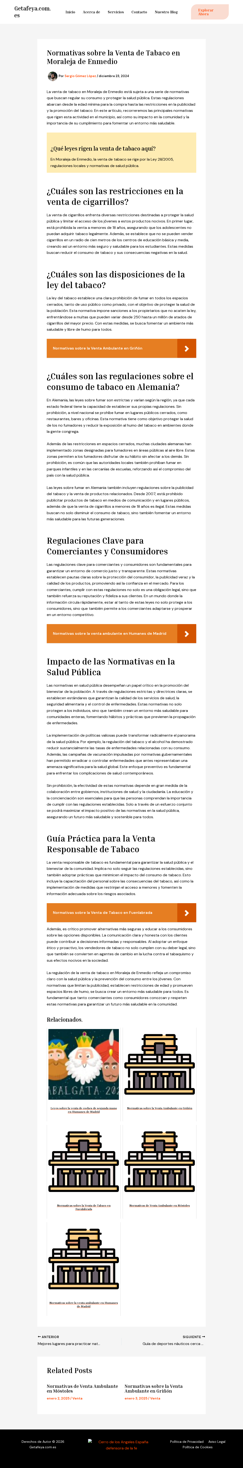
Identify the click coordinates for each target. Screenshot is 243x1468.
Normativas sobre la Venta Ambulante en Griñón (154, 1388)
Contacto (139, 12)
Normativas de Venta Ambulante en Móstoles (82, 1388)
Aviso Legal (216, 1441)
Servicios (116, 12)
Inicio (70, 12)
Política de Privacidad (187, 1441)
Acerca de (91, 12)
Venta (77, 1398)
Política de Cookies (198, 1447)
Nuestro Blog (166, 12)
